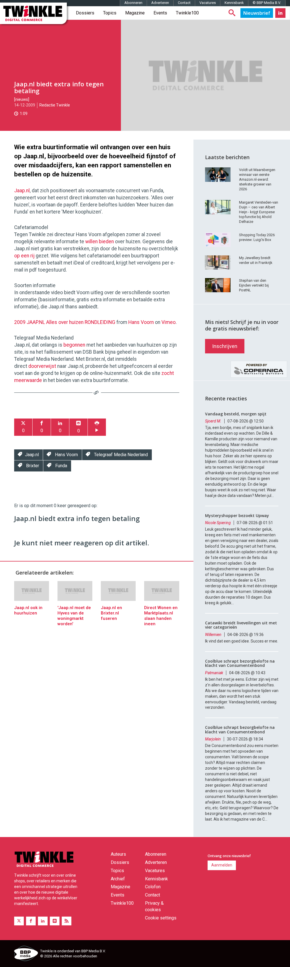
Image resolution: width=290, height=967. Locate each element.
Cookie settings (160, 918)
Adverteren (160, 3)
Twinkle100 (187, 13)
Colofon (153, 886)
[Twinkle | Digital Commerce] (33, 13)
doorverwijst (42, 366)
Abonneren (133, 3)
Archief (118, 878)
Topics (109, 13)
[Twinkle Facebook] (31, 921)
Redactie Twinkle (54, 105)
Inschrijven (224, 346)
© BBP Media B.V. (267, 3)
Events (160, 13)
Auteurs (118, 854)
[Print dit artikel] (97, 427)
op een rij (24, 256)
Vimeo (168, 322)
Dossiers (85, 13)
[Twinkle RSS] (66, 921)
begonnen (74, 345)
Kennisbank (234, 3)
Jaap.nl (22, 190)
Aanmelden (221, 865)
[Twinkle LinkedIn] (280, 13)
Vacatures (207, 3)
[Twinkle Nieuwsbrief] (256, 13)
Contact (184, 3)
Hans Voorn (141, 322)
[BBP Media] (25, 954)
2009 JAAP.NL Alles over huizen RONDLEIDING (64, 322)
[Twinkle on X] (19, 921)
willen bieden (99, 241)
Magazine (135, 13)
